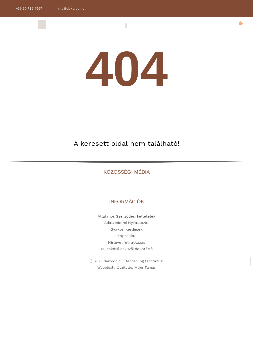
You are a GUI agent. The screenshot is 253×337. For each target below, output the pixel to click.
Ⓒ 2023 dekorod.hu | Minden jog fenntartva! (126, 261)
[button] (42, 24)
